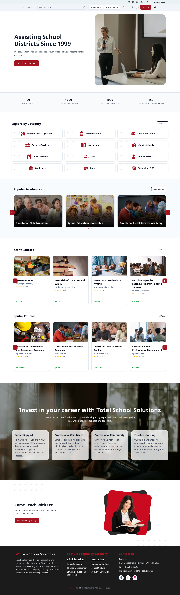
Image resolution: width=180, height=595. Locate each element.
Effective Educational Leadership (76, 573)
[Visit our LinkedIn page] (128, 577)
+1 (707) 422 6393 (130, 567)
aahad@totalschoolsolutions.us (138, 570)
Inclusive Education (100, 571)
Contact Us (127, 554)
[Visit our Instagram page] (134, 577)
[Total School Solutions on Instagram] (137, 2)
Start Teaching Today (26, 520)
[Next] (167, 212)
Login (136, 7)
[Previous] (12, 212)
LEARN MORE (158, 189)
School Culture (98, 568)
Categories (94, 7)
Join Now (145, 7)
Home (33, 7)
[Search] (84, 7)
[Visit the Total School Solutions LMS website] (141, 2)
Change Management (77, 568)
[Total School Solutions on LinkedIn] (129, 2)
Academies (110, 7)
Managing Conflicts (100, 564)
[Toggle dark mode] (155, 7)
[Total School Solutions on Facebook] (133, 2)
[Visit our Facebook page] (121, 577)
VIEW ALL (162, 123)
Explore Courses (26, 63)
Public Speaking (74, 564)
